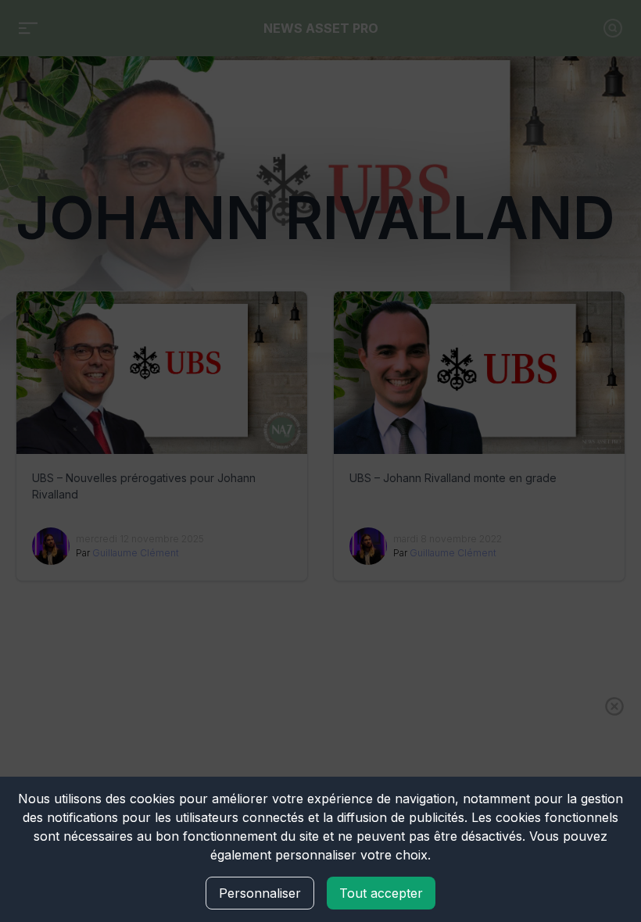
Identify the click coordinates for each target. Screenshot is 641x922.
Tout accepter (381, 893)
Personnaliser (260, 893)
